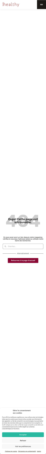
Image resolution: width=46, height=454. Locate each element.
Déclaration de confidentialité (27, 451)
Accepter (23, 435)
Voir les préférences (23, 446)
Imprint (39, 451)
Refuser (23, 441)
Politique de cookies (11, 451)
